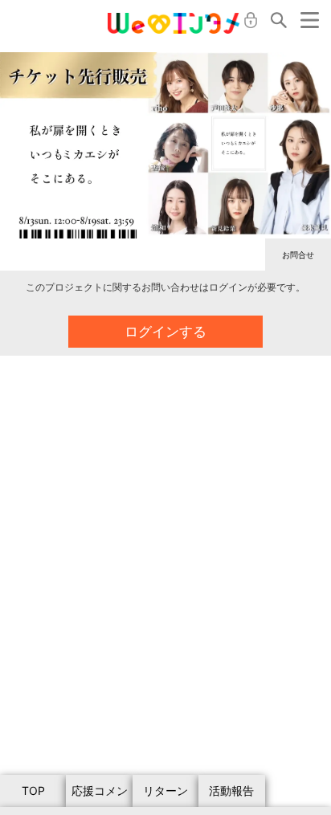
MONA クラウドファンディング (173, 23)
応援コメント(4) (100, 795)
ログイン (251, 20)
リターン (165, 790)
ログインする (165, 332)
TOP (33, 790)
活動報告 (231, 790)
